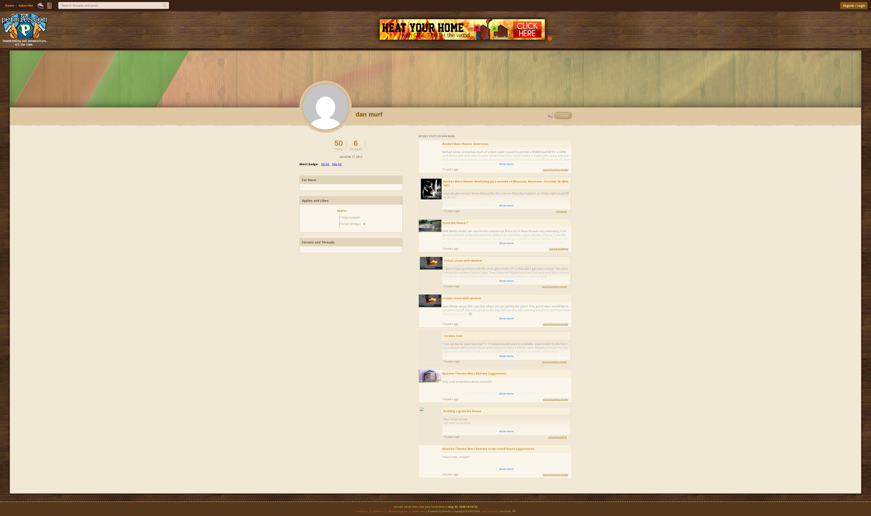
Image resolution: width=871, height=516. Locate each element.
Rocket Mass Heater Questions (465, 144)
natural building (558, 249)
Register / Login (854, 5)
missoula (561, 211)
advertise (377, 511)
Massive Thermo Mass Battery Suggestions (474, 373)
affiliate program (398, 511)
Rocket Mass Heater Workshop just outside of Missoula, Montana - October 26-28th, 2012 (506, 183)
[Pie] (40, 5)
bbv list (337, 164)
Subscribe (26, 5)
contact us (362, 511)
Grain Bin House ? (455, 223)
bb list (325, 164)
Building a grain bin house (462, 411)
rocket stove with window (462, 260)
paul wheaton (489, 511)
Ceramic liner (453, 336)
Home (9, 5)
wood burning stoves (555, 169)
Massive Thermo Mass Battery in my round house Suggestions (488, 448)
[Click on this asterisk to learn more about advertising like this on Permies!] (550, 38)
